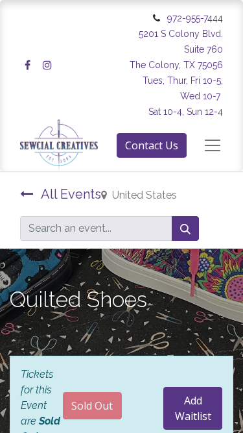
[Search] (185, 228)
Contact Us (151, 145)
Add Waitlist (193, 408)
